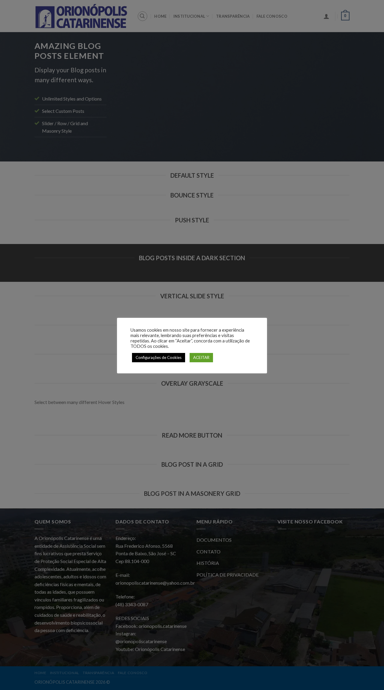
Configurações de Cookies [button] (159, 357)
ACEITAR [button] (201, 357)
